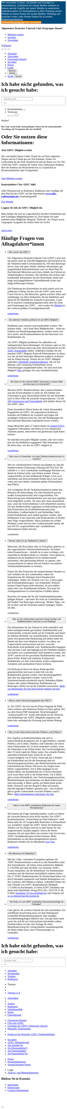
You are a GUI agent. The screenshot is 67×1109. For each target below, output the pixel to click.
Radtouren (12, 979)
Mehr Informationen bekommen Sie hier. (34, 794)
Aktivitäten (12, 56)
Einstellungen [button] (17, 22)
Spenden (11, 37)
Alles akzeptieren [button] (32, 22)
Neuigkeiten (13, 973)
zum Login (6, 230)
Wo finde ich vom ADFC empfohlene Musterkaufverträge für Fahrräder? (37, 903)
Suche (10, 76)
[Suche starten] (5, 102)
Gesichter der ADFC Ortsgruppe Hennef (27, 1026)
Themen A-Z (13, 992)
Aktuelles (12, 53)
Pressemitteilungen (16, 1061)
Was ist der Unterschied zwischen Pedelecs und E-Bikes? (35, 732)
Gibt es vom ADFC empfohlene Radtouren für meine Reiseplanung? (36, 806)
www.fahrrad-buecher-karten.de (23, 896)
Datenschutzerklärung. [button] (12, 19)
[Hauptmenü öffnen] (8, 49)
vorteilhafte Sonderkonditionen (33, 362)
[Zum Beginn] (2, 1107)
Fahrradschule (14, 1015)
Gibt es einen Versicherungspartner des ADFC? (30, 700)
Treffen (11, 1003)
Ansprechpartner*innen (19, 1064)
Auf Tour (50, 841)
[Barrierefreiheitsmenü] (2, 49)
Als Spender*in (15, 1045)
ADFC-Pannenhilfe (17, 350)
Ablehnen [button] (6, 22)
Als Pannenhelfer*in (17, 1053)
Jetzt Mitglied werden (11, 178)
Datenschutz (13, 1087)
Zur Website (7, 201)
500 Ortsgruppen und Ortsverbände (24, 401)
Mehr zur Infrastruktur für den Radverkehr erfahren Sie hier (36, 687)
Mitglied (58, 305)
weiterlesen (13, 313)
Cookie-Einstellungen (18, 1090)
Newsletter (12, 40)
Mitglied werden (15, 34)
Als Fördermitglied (16, 1051)
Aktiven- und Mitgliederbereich (22, 1072)
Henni (10, 1012)
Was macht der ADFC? (19, 252)
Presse (10, 65)
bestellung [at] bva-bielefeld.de (31, 893)
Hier (19, 370)
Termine (11, 976)
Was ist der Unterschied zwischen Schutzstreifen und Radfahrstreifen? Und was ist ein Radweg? (36, 620)
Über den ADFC (15, 1023)
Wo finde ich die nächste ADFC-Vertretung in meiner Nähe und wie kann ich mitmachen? (37, 383)
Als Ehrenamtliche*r (17, 1048)
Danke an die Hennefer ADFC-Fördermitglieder (31, 1034)
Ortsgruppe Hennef (16, 59)
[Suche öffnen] (5, 49)
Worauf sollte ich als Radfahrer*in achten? (28, 541)
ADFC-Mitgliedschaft (18, 1042)
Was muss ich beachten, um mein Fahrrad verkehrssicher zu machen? (36, 457)
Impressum (12, 1084)
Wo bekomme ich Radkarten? (22, 853)
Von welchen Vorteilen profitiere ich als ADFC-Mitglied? (33, 320)
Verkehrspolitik (14, 1009)
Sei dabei (12, 62)
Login (10, 67)
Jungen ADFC (57, 426)
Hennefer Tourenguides (19, 1028)
